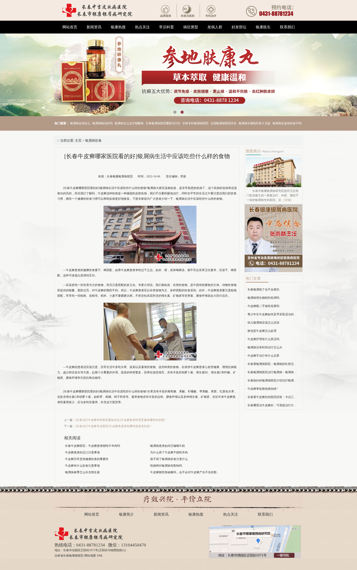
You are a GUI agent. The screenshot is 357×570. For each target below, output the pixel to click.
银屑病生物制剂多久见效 (254, 123)
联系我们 (287, 27)
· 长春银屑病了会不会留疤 (262, 289)
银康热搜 (118, 27)
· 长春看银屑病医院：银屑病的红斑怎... (271, 364)
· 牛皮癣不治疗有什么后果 (262, 355)
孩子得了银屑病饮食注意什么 (169, 459)
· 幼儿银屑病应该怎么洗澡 (262, 322)
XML (100, 555)
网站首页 (69, 27)
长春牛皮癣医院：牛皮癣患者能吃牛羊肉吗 (92, 445)
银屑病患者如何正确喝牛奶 (167, 445)
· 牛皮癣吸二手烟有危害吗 (262, 306)
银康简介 (126, 514)
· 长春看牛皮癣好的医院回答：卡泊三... (271, 397)
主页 (78, 140)
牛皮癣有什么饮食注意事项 (82, 465)
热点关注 (142, 27)
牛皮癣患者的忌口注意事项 (82, 452)
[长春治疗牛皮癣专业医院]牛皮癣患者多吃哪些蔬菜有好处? (113, 426)
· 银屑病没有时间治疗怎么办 (264, 347)
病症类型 (190, 27)
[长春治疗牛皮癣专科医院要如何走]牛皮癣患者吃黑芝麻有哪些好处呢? (120, 420)
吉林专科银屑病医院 (195, 123)
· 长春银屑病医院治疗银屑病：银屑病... (271, 372)
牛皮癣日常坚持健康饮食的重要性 (86, 459)
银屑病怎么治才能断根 (129, 123)
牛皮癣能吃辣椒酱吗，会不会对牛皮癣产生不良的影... (184, 472)
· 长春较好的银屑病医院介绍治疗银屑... (271, 380)
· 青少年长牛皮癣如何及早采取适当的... (271, 314)
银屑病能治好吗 (102, 123)
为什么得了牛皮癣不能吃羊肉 (169, 452)
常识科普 (166, 27)
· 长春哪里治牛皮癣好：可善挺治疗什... (271, 405)
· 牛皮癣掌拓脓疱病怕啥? (262, 388)
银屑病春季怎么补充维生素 (82, 472)
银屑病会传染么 (80, 123)
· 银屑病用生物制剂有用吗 (262, 297)
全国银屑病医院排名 (224, 123)
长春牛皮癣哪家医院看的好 (81, 391)
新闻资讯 (94, 27)
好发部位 (239, 27)
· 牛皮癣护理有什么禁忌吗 (262, 339)
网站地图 (90, 555)
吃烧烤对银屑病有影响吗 (166, 465)
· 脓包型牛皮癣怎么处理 (261, 330)
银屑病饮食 (93, 140)
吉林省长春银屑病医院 (69, 555)
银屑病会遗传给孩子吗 (287, 123)
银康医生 (263, 27)
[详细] (288, 200)
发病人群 (214, 27)
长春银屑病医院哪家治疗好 (163, 123)
